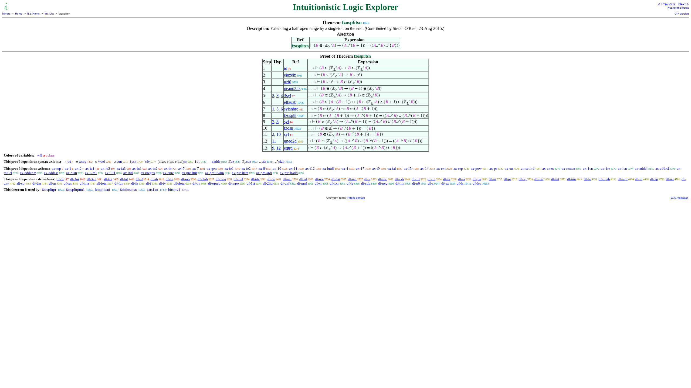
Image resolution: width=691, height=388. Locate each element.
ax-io (168, 169)
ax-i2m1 (91, 173)
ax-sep (458, 169)
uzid (287, 81)
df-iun (571, 179)
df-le (350, 183)
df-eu (169, 179)
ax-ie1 (229, 169)
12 (278, 148)
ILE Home (33, 13)
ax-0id (128, 173)
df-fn (134, 183)
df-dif (416, 179)
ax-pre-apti (264, 173)
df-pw (477, 179)
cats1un (152, 190)
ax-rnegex (148, 173)
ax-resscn (568, 169)
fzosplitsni (102, 190)
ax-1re (605, 169)
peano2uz (292, 88)
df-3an (91, 179)
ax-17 (360, 169)
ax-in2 (153, 169)
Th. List (49, 13)
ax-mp (56, 169)
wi (69, 162)
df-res (68, 183)
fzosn (288, 128)
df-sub (365, 183)
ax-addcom (28, 173)
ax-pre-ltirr (189, 173)
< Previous (666, 4)
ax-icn (622, 169)
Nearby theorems (678, 7)
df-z (430, 183)
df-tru (108, 179)
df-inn (399, 183)
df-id (638, 179)
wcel (101, 162)
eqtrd (288, 148)
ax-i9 (376, 169)
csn (133, 162)
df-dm (36, 183)
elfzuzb (290, 102)
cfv (147, 162)
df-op (523, 179)
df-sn (492, 179)
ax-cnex (548, 169)
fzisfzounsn (128, 190)
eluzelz (290, 75)
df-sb (154, 179)
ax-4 (345, 169)
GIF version (682, 13)
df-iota (102, 183)
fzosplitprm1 (75, 190)
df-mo (185, 179)
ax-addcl (641, 169)
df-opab (604, 179)
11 (274, 141)
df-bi (60, 179)
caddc (216, 162)
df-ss (461, 179)
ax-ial (392, 169)
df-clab (203, 179)
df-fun (118, 183)
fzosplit (290, 115)
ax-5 (181, 169)
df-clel (238, 179)
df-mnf (302, 183)
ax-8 (262, 169)
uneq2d (290, 141)
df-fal (124, 179)
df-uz (445, 183)
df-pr (507, 179)
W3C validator (679, 197)
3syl (287, 95)
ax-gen (212, 169)
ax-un (509, 169)
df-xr (318, 183)
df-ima (84, 183)
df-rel (670, 179)
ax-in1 (137, 169)
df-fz (460, 183)
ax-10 (277, 169)
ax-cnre (168, 173)
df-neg (383, 183)
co (185, 162)
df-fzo (477, 183)
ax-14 (424, 169)
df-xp (654, 179)
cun (119, 162)
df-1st (251, 183)
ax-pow (476, 169)
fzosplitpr (49, 190)
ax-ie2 (246, 169)
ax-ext (441, 169)
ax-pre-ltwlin (214, 173)
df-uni (538, 179)
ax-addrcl (662, 169)
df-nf (139, 179)
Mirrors (6, 13)
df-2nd (268, 183)
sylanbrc (291, 109)
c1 (198, 162)
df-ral (303, 179)
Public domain (356, 197)
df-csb (399, 179)
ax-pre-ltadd (289, 173)
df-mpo (233, 183)
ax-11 (293, 169)
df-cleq (221, 179)
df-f (148, 183)
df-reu (335, 179)
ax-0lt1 (110, 173)
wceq (82, 162)
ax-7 (195, 169)
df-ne (271, 179)
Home (18, 13)
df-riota (179, 183)
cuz (248, 162)
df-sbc (382, 179)
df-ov (196, 183)
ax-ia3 (121, 169)
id (285, 68)
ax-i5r (408, 169)
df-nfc (255, 179)
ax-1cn (588, 169)
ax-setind (527, 169)
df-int (555, 179)
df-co (21, 183)
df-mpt (623, 179)
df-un (431, 179)
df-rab (352, 179)
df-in (446, 179)
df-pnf (284, 183)
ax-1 (68, 169)
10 (278, 134)
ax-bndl (328, 169)
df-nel (287, 179)
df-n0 (416, 183)
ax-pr (493, 169)
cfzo (281, 162)
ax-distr (71, 173)
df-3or (74, 179)
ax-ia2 (105, 169)
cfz (264, 162)
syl (286, 121)
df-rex (319, 179)
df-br (587, 179)
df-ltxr (334, 183)
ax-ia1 (89, 169)
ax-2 (78, 169)
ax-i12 (310, 169)
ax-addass (51, 173)
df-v (367, 179)
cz (232, 162)
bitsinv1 (174, 190)
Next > (683, 4)
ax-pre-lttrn (240, 173)
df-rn (52, 183)
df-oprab (214, 183)
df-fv (162, 183)
